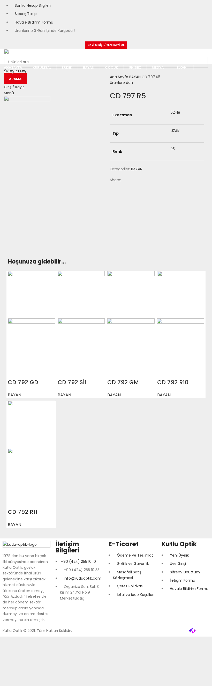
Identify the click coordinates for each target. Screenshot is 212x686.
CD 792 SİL (72, 382)
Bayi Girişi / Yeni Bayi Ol (106, 45)
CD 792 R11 (22, 512)
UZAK (175, 130)
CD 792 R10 (172, 382)
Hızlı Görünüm (14, 372)
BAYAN (135, 76)
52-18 (175, 112)
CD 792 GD (23, 382)
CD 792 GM (123, 382)
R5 (173, 148)
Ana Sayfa (119, 76)
